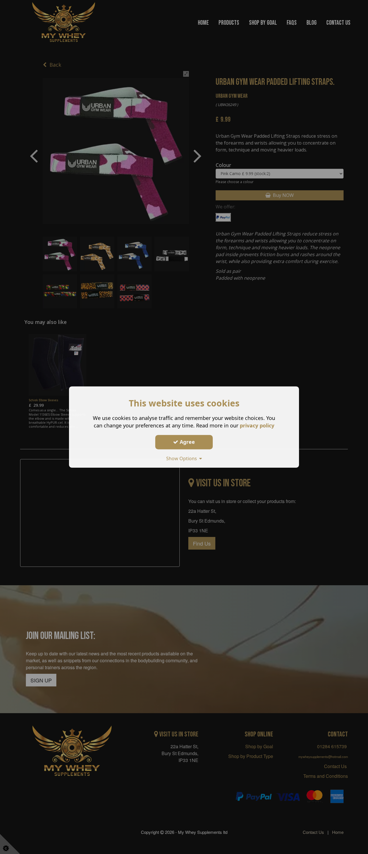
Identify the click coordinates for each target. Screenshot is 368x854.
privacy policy (257, 425)
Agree (186, 441)
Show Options (182, 458)
